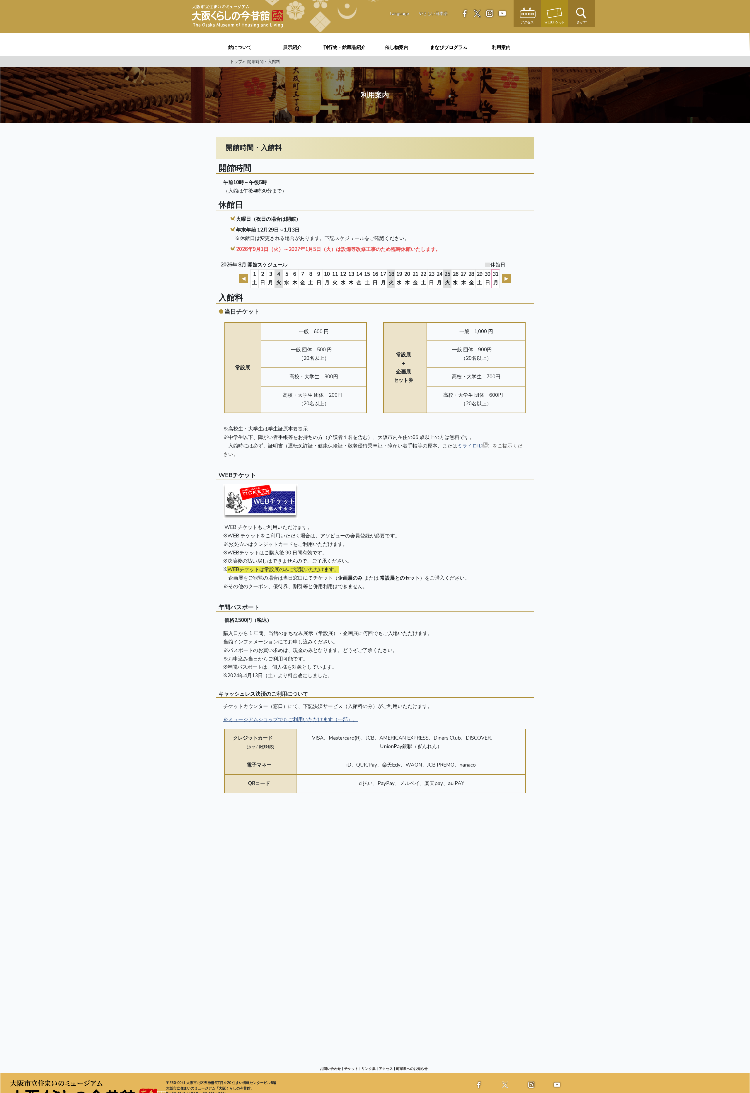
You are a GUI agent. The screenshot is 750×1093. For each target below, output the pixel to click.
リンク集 (369, 1068)
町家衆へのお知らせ (412, 1068)
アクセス (386, 1068)
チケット (351, 1068)
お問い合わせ (330, 1068)
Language (399, 13)
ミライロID (470, 445)
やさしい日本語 (433, 13)
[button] (581, 13)
